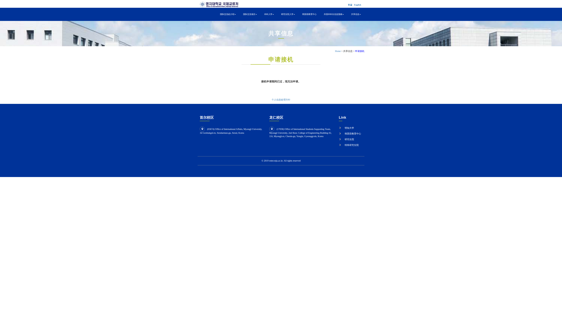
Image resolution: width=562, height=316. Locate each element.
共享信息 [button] (355, 14)
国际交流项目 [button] (249, 14)
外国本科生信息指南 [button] (333, 14)
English (357, 5)
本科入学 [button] (268, 14)
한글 (350, 5)
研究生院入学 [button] (287, 14)
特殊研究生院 (352, 145)
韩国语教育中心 (309, 14)
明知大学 (349, 128)
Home (338, 51)
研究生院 (349, 139)
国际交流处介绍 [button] (227, 14)
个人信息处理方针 (281, 99)
